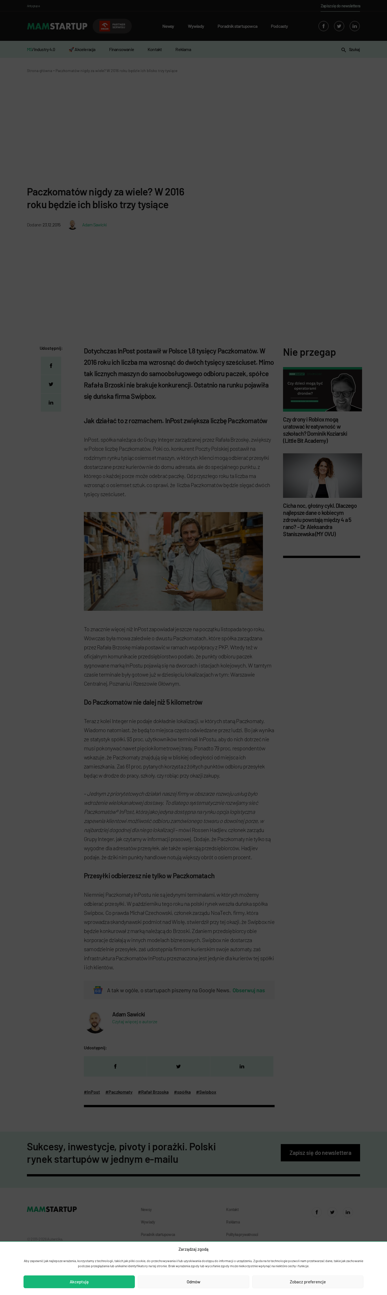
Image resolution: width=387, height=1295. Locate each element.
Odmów (193, 1281)
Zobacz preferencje (308, 1281)
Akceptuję (79, 1281)
